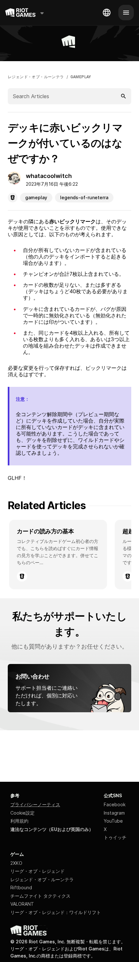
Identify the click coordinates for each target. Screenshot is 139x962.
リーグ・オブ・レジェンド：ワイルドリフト (55, 912)
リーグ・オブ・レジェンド (37, 871)
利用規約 (19, 821)
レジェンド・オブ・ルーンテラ (36, 77)
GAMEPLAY (80, 77)
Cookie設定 (22, 813)
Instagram (114, 813)
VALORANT (22, 904)
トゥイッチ (115, 837)
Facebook (114, 804)
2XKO (16, 863)
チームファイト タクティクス (40, 896)
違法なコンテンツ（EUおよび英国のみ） (51, 829)
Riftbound (21, 887)
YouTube (113, 821)
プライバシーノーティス (35, 804)
